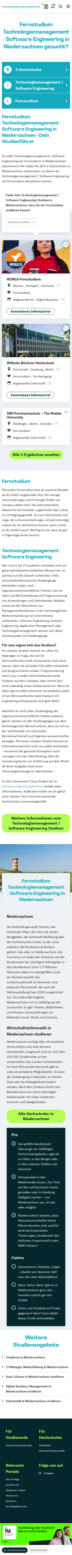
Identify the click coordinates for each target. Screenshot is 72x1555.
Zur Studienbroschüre (14, 1550)
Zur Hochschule (39, 1550)
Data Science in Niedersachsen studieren (35, 1377)
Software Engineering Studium (23, 786)
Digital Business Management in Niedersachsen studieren (28, 1388)
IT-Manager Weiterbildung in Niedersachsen (37, 1367)
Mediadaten (45, 1445)
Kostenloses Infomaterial (30, 311)
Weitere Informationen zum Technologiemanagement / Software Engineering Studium (36, 823)
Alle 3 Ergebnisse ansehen (36, 454)
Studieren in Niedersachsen (25, 1357)
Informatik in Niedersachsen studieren (33, 1401)
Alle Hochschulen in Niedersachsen (36, 1116)
